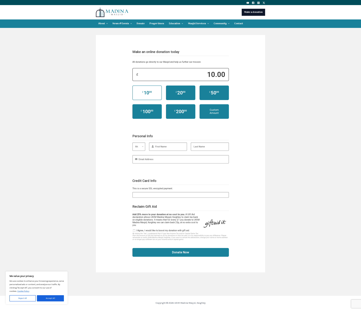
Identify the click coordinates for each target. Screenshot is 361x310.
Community (220, 24)
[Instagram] (258, 3)
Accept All (50, 298)
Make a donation (253, 12)
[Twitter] (264, 3)
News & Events (121, 24)
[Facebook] (253, 3)
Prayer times (156, 24)
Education (174, 24)
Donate (141, 24)
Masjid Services (197, 24)
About (101, 24)
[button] (106, 23)
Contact (238, 24)
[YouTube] (247, 3)
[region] (37, 287)
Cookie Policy (23, 291)
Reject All (22, 298)
